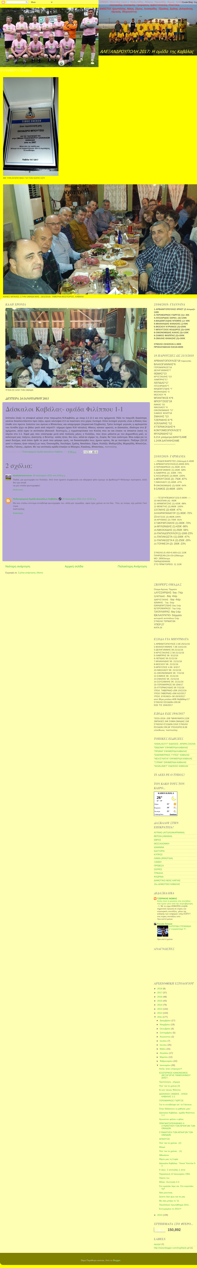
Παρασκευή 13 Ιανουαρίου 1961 (174, 1174)
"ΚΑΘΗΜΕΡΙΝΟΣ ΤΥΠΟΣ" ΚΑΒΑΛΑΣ (172, 755)
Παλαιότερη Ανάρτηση (132, 566)
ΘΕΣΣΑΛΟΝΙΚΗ (161, 844)
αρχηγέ (157, 1244)
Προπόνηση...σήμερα (169, 1082)
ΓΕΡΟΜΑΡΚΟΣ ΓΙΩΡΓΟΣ (171, 1100)
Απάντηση (18, 490)
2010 (160, 1215)
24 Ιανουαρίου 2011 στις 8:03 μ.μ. (49, 475)
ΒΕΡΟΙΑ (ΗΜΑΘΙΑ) (163, 836)
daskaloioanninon (22, 475)
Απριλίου (164, 1053)
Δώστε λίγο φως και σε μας (172, 1197)
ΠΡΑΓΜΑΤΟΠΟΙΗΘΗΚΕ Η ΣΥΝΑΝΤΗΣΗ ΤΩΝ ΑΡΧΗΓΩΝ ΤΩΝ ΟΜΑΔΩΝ (177, 1126)
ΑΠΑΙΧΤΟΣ (164, 1139)
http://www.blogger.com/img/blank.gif (171, 1248)
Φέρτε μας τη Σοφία (168, 1159)
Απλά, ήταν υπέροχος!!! (170, 1069)
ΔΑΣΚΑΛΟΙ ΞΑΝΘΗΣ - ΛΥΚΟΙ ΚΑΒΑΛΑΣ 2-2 (173, 1095)
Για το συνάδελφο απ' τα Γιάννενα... (176, 1104)
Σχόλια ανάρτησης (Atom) (30, 573)
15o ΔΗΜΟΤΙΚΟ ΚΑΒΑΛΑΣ (167, 884)
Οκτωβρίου (165, 1029)
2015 (160, 1001)
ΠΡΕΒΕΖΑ (159, 866)
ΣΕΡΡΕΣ (158, 869)
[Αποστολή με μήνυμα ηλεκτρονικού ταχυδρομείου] (84, 452)
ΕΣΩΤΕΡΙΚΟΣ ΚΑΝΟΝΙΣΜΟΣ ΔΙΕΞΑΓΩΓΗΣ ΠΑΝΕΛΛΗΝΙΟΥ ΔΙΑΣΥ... (175, 1075)
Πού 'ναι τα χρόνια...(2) (170, 1143)
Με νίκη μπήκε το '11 (169, 1201)
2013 (160, 1009)
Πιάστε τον (164, 1178)
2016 (160, 997)
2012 (160, 1013)
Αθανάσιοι (164, 1155)
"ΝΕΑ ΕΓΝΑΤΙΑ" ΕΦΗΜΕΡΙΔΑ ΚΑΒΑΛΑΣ (173, 759)
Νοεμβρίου (165, 1024)
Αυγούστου (165, 1037)
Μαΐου (163, 1049)
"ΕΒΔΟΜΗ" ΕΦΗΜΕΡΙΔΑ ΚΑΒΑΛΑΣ (171, 747)
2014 (160, 1005)
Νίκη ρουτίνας (166, 1193)
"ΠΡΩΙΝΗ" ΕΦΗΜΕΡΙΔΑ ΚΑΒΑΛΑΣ (170, 751)
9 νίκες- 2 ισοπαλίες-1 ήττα (172, 1170)
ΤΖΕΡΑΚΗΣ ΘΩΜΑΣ (167, 898)
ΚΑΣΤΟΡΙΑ (159, 851)
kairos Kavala (166, 793)
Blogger (116, 1260)
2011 (160, 1017)
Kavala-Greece (164, 924)
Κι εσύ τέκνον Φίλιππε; (170, 1090)
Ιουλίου (163, 1041)
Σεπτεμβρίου (166, 1033)
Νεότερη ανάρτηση (17, 566)
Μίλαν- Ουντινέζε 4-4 (169, 1182)
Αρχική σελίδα (74, 566)
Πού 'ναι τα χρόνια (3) (169, 1086)
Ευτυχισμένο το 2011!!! (170, 1209)
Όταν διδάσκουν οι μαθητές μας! (174, 1109)
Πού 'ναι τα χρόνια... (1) (170, 1151)
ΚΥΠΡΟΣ (158, 854)
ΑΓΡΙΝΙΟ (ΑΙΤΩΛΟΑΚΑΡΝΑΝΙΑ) (169, 832)
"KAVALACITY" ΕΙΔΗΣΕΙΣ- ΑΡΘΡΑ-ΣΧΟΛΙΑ (174, 744)
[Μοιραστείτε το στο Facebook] (93, 452)
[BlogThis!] (87, 452)
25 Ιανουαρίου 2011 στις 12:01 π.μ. (79, 499)
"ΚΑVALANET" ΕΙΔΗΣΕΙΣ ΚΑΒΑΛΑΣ (171, 766)
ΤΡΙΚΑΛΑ (158, 873)
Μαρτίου (164, 1057)
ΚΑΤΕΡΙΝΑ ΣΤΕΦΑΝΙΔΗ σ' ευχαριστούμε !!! (180, 927)
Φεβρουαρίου (166, 1061)
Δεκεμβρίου (165, 1020)
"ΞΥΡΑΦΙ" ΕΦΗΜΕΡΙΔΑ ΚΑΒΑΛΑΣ (170, 762)
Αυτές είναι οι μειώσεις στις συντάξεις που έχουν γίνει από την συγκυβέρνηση (175, 902)
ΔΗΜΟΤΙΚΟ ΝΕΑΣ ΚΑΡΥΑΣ (167, 880)
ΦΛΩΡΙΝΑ (158, 877)
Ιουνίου (163, 1045)
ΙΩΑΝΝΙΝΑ (159, 847)
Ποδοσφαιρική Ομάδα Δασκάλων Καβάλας (35, 499)
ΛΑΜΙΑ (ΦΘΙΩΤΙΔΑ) (163, 858)
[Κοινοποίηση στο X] (90, 452)
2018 (160, 988)
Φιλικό (162, 1147)
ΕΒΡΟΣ (157, 840)
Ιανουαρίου (165, 1065)
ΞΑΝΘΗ (157, 862)
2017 (160, 992)
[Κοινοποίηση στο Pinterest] (96, 452)
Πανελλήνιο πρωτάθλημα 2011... (175, 1205)
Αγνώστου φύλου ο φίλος (171, 1119)
